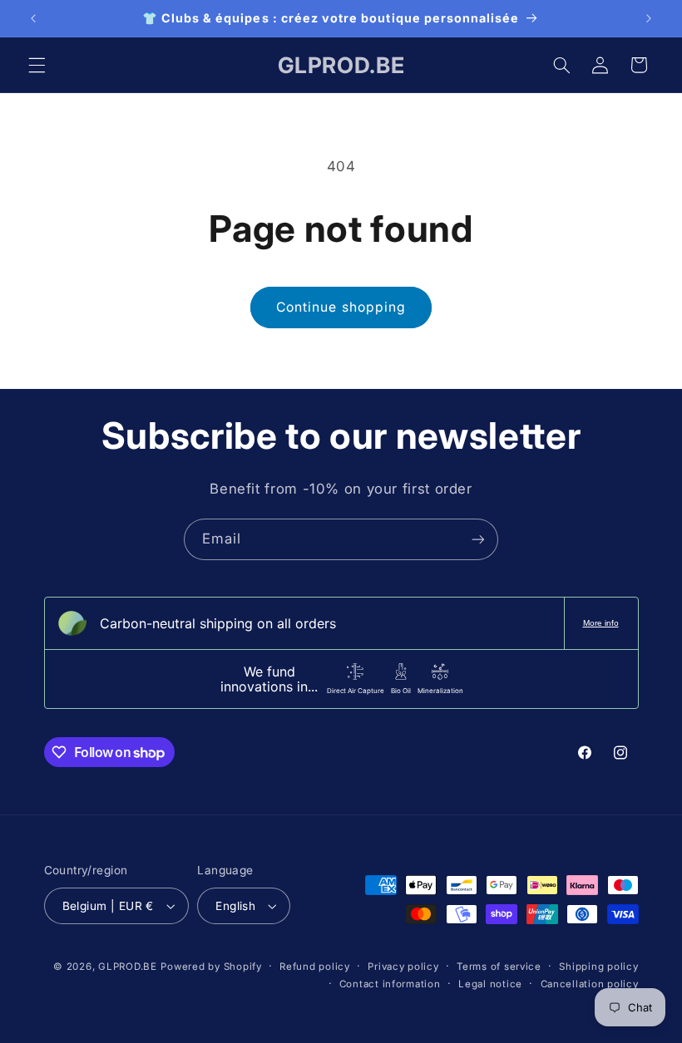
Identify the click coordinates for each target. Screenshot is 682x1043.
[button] (36, 65)
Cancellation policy (590, 984)
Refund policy (314, 966)
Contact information (390, 984)
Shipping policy (598, 966)
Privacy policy (403, 966)
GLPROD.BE (127, 966)
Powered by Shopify (211, 966)
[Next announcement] (648, 18)
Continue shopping (341, 307)
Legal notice (490, 984)
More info (601, 622)
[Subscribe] (478, 539)
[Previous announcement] (33, 18)
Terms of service (499, 966)
